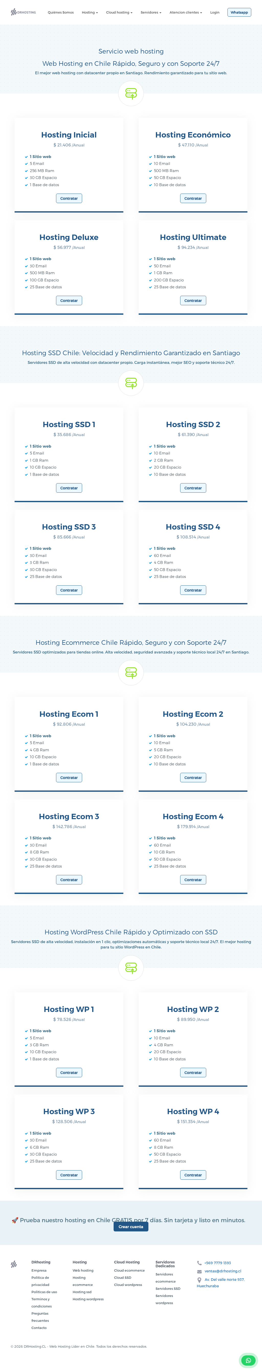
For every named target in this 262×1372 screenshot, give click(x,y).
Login (215, 12)
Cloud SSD (122, 1277)
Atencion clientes (185, 12)
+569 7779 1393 (217, 1263)
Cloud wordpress (128, 1285)
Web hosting (83, 1270)
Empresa (39, 1270)
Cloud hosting (118, 12)
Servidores (150, 12)
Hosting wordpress (88, 1299)
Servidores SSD (168, 1288)
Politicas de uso (44, 1292)
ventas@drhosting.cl (223, 1271)
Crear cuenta (131, 1226)
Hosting (88, 12)
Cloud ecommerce (129, 1270)
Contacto (39, 1328)
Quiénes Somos (61, 12)
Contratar (69, 198)
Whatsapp (239, 12)
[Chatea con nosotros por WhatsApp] (248, 1360)
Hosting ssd (82, 1292)
